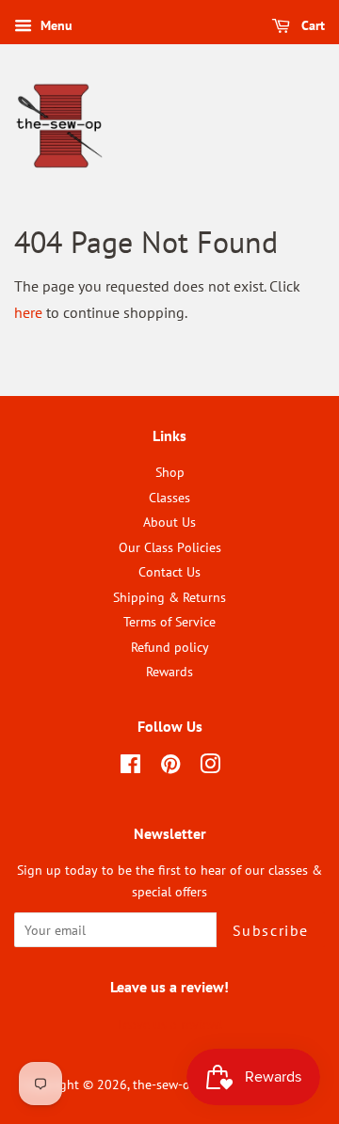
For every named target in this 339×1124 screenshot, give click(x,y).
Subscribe (271, 930)
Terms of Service (169, 621)
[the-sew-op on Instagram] (210, 767)
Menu (55, 25)
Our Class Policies (170, 547)
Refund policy (170, 647)
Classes (169, 497)
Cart (311, 25)
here (28, 312)
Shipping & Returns (169, 597)
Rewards (169, 671)
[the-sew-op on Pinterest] (170, 767)
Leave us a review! (170, 1024)
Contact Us (169, 571)
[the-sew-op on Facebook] (130, 767)
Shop (170, 472)
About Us (169, 522)
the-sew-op (165, 1084)
